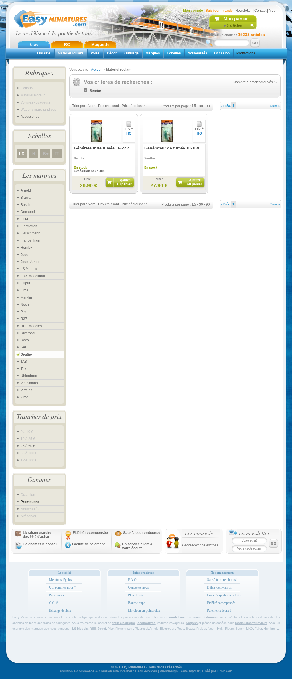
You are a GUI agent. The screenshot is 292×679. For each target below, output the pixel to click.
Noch (25, 305)
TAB (24, 362)
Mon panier (236, 18)
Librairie (43, 53)
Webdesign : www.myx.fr (180, 671)
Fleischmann (30, 233)
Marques (153, 53)
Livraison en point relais (144, 611)
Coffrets (27, 88)
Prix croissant (108, 106)
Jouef (25, 255)
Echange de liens (60, 611)
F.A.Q (132, 580)
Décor (112, 53)
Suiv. (274, 106)
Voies (95, 53)
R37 (24, 319)
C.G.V (53, 603)
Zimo (24, 397)
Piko (24, 312)
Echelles (174, 53)
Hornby (26, 248)
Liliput (25, 283)
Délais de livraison (219, 587)
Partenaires (56, 595)
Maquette (100, 44)
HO (21, 153)
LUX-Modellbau (33, 276)
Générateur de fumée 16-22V (101, 148)
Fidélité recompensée (90, 533)
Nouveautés (197, 53)
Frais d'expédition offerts (224, 595)
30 (201, 106)
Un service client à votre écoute (137, 546)
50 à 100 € (29, 453)
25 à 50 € (28, 446)
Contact (260, 11)
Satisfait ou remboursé (141, 533)
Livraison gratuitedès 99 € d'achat (37, 535)
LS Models (29, 269)
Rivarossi (28, 333)
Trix (23, 369)
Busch (25, 205)
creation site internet (115, 671)
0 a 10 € (27, 432)
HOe (45, 153)
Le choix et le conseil (40, 544)
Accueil (96, 70)
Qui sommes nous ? (62, 587)
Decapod (28, 212)
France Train (30, 240)
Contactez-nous (138, 587)
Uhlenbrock (29, 376)
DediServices (146, 671)
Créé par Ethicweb (217, 671)
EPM (24, 219)
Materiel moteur (33, 95)
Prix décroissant (134, 106)
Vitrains (26, 390)
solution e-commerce (77, 671)
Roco (25, 340)
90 (208, 106)
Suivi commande (219, 11)
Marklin (26, 297)
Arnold (26, 190)
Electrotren (29, 226)
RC (67, 44)
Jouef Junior (30, 262)
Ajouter (124, 182)
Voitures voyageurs (35, 102)
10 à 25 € (28, 439)
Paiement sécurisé (219, 611)
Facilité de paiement (88, 544)
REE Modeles (31, 326)
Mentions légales (60, 580)
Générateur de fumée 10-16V (171, 148)
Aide (272, 11)
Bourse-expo (136, 603)
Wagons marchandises (38, 110)
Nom (91, 106)
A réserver (28, 516)
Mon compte (193, 11)
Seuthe (26, 354)
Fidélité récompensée (221, 603)
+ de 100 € (29, 460)
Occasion (222, 53)
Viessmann (29, 383)
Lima (24, 290)
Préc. (226, 106)
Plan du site (136, 595)
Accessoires (30, 117)
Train (33, 44)
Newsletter (243, 11)
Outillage (131, 53)
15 (194, 106)
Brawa (26, 198)
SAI (23, 347)
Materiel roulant (70, 53)
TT (57, 153)
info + (129, 129)
